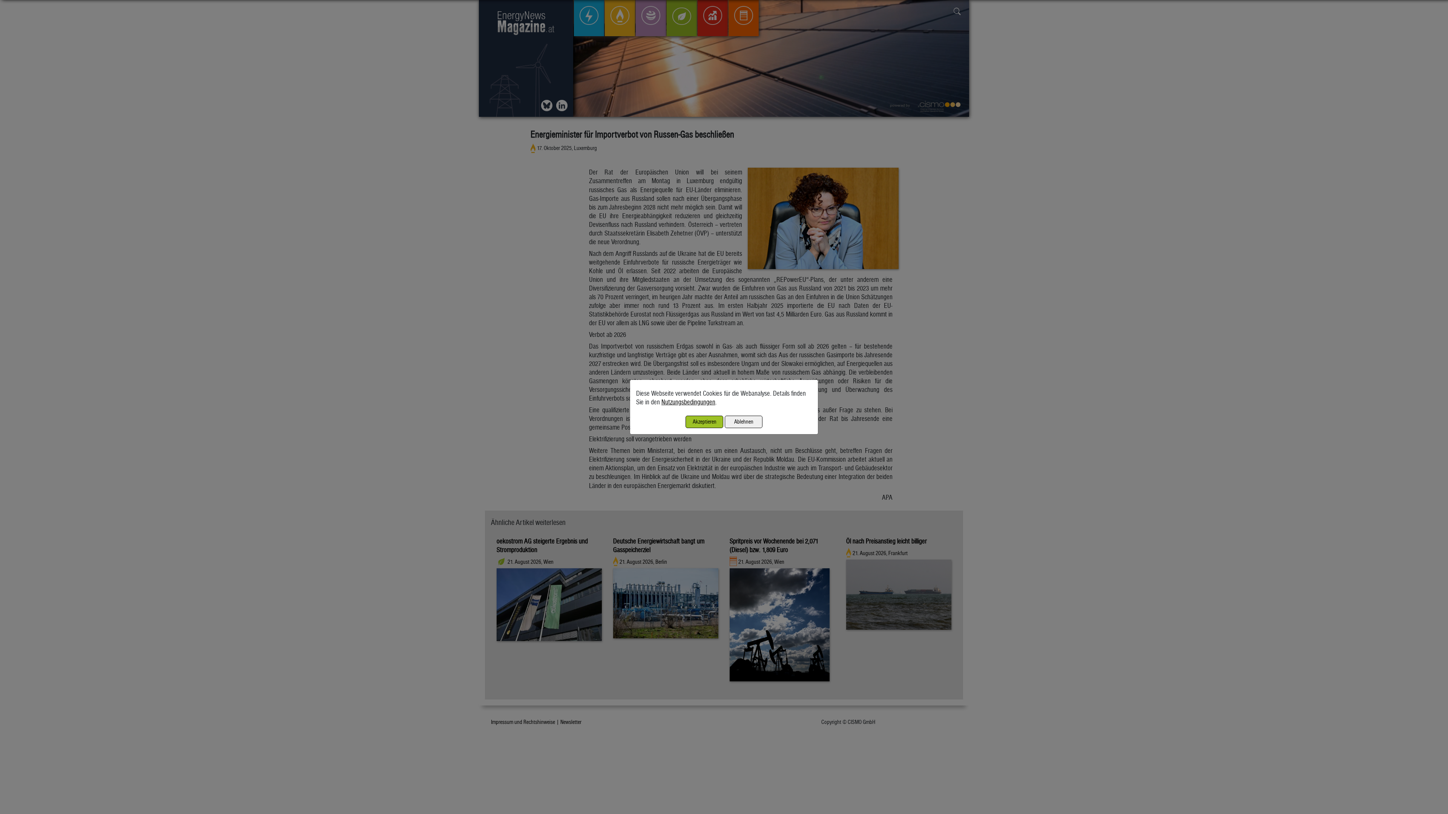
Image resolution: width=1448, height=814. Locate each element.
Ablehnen (743, 421)
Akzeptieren (704, 421)
